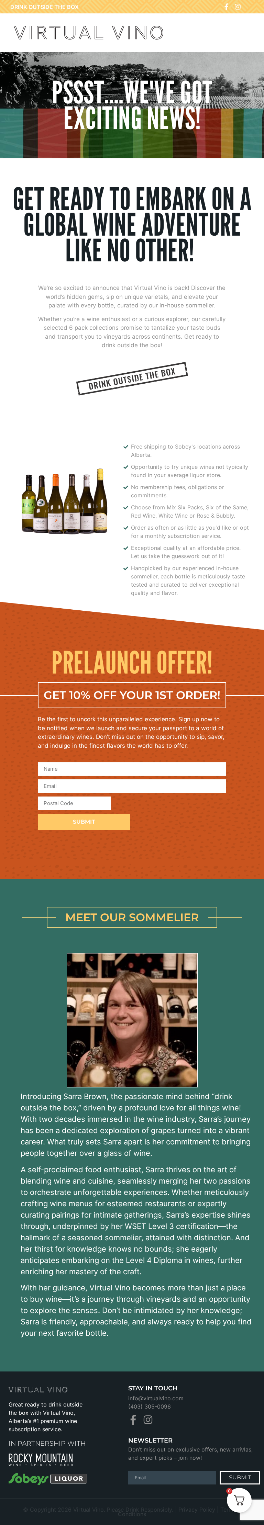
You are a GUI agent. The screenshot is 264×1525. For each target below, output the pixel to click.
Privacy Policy (196, 1509)
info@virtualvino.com (156, 1398)
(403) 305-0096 (149, 1406)
